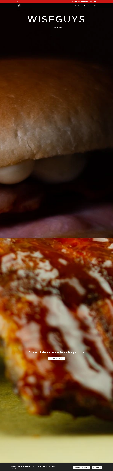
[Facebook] (18, 1)
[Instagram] (20, 1)
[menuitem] (77, 5)
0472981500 (93, 1)
